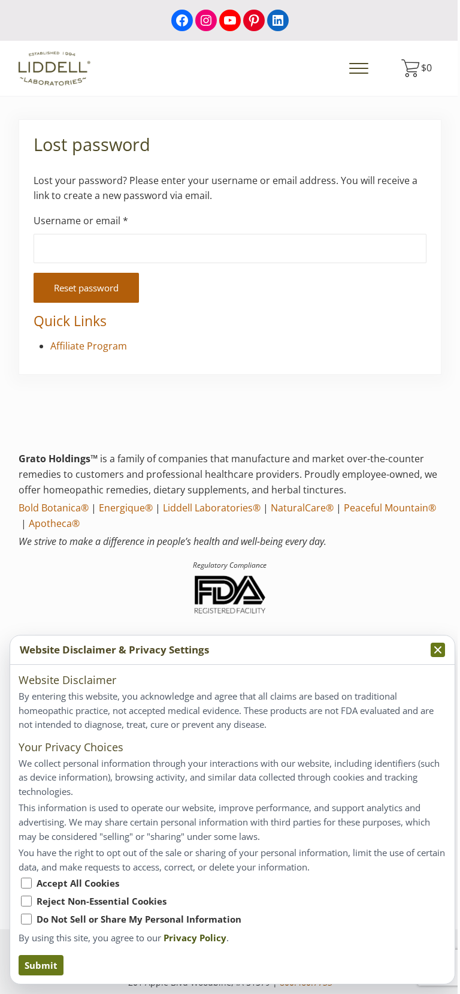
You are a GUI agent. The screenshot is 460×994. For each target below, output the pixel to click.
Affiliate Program (88, 346)
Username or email (101, 220)
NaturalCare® (302, 507)
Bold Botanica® (54, 507)
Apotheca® (54, 523)
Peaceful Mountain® (390, 507)
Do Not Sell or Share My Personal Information (139, 919)
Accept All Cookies (78, 883)
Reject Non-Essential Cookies (102, 901)
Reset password (86, 288)
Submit (41, 965)
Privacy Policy (195, 938)
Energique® (126, 507)
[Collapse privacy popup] (438, 650)
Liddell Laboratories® (212, 507)
